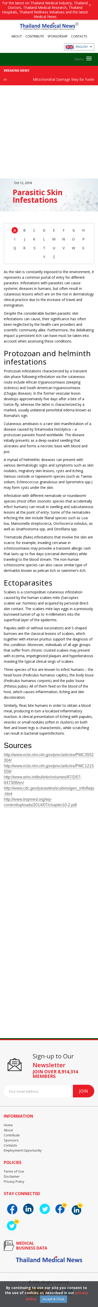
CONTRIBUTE (34, 36)
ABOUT (16, 36)
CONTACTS (79, 36)
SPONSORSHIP (57, 36)
